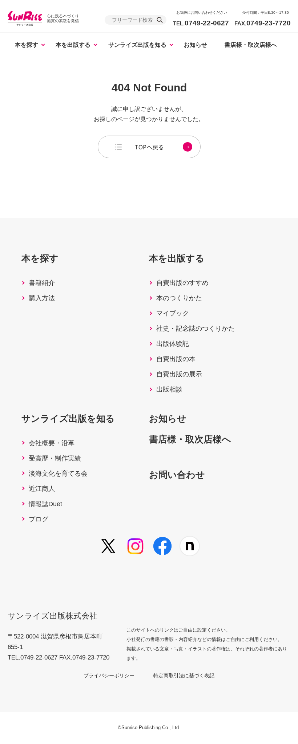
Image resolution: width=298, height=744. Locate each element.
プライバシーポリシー (109, 675)
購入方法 (42, 298)
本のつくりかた (179, 298)
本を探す (26, 45)
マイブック (172, 313)
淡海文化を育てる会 (58, 473)
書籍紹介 (42, 283)
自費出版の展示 (179, 374)
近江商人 (42, 488)
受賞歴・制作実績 (55, 458)
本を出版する (73, 45)
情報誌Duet (45, 504)
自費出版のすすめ (182, 283)
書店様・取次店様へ (251, 45)
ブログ (38, 519)
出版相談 (169, 389)
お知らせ (195, 45)
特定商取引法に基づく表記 (183, 675)
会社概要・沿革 (51, 443)
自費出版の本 (176, 359)
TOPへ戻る (149, 146)
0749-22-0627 (201, 23)
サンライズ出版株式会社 (52, 615)
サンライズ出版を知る (137, 45)
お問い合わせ (177, 475)
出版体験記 (172, 343)
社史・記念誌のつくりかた (195, 328)
